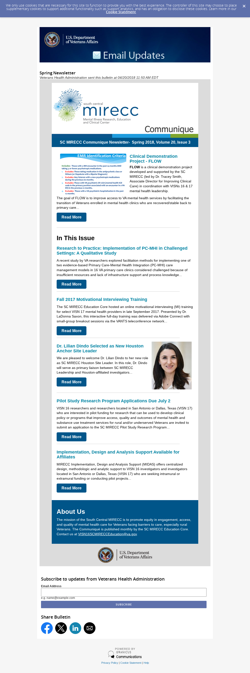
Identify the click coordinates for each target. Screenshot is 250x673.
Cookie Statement (121, 12)
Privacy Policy (109, 662)
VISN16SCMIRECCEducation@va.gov (107, 534)
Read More (72, 217)
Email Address (51, 586)
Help (146, 662)
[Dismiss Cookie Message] (244, 4)
